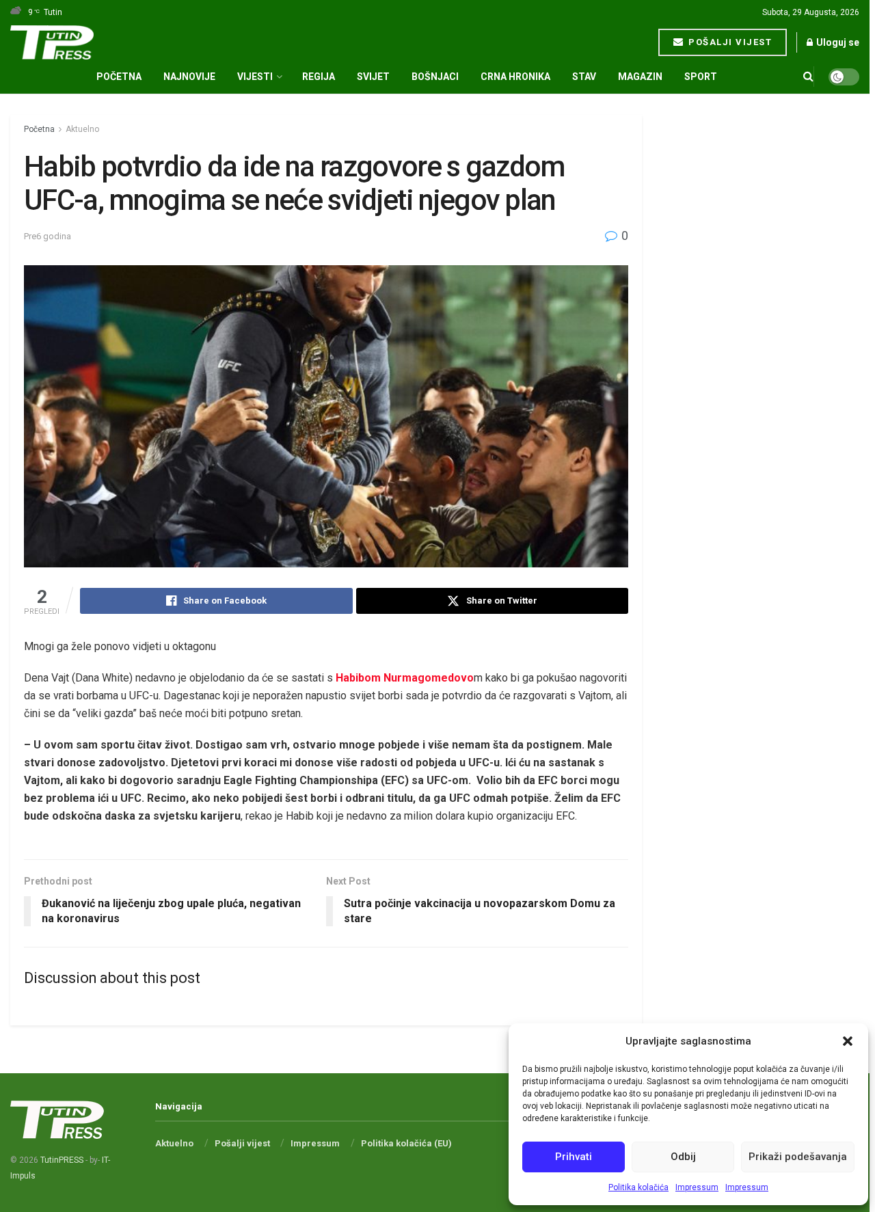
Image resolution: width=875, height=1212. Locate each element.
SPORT (700, 76)
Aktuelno (82, 129)
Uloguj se (836, 42)
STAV (584, 76)
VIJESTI (255, 76)
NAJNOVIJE (189, 76)
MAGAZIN (640, 76)
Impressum (696, 1187)
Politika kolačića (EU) (406, 1143)
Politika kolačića (638, 1187)
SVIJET (373, 76)
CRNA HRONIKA (515, 76)
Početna (119, 76)
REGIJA (318, 76)
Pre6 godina (47, 236)
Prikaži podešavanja (798, 1156)
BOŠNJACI (435, 76)
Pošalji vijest (729, 42)
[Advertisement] (764, 320)
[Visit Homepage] (52, 42)
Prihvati (573, 1156)
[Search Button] (808, 76)
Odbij (683, 1156)
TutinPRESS (61, 1160)
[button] (847, 1041)
